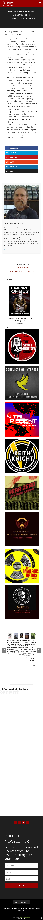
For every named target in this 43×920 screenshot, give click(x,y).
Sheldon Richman (17, 18)
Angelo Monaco (18, 733)
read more (21, 736)
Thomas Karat (18, 777)
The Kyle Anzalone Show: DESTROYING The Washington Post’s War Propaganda (21, 792)
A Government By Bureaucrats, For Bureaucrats (21, 729)
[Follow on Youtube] (27, 822)
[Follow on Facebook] (23, 822)
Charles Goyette (21, 323)
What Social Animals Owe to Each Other (23, 271)
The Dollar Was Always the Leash (21, 772)
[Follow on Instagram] (19, 822)
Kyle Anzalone (18, 798)
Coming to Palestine (23, 267)
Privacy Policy (21, 910)
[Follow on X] (15, 822)
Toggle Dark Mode (21, 902)
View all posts (9, 250)
